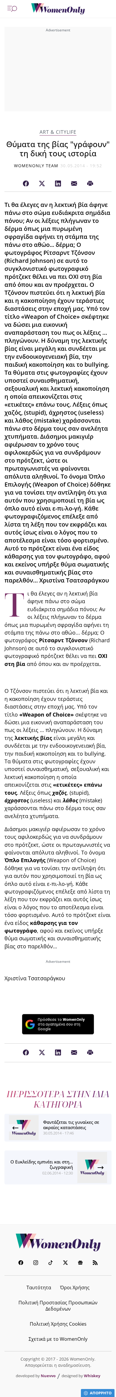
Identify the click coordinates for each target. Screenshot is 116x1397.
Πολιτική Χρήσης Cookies (58, 1324)
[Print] (90, 184)
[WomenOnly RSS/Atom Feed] (95, 1263)
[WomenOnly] (58, 9)
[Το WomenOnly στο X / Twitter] (65, 1263)
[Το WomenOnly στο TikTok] (50, 1263)
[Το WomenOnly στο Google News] (80, 1263)
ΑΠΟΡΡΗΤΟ (101, 1393)
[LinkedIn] (58, 184)
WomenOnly (58, 1242)
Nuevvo (48, 1375)
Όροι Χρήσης (75, 1287)
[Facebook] (25, 184)
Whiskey (92, 1375)
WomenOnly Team (36, 165)
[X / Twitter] (42, 184)
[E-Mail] (74, 184)
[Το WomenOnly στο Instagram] (36, 1263)
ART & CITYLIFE (58, 132)
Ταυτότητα (38, 1287)
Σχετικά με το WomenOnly (58, 1339)
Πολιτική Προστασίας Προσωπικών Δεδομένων (58, 1305)
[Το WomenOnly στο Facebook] (21, 1263)
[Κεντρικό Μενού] (12, 9)
